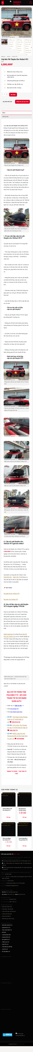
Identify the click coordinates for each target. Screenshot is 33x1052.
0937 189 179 (12, 901)
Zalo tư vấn (18, 705)
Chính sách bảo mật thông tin (9, 911)
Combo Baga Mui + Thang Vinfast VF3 (23, 839)
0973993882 (20, 738)
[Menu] (2, 3)
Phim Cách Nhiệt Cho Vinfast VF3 (7, 839)
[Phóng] (3, 35)
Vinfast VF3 (14, 56)
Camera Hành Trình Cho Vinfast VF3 (7, 809)
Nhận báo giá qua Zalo (22, 101)
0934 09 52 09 (16, 722)
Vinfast (8, 56)
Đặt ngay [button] (8, 845)
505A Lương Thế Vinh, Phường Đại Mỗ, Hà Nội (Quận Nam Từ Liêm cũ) (17, 736)
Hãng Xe (3, 56)
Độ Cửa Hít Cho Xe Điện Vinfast (22, 809)
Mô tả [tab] (3, 113)
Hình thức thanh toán (7, 906)
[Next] (29, 23)
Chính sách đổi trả (6, 916)
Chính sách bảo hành (7, 913)
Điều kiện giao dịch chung (8, 918)
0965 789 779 (17, 577)
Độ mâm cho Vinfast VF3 (11, 599)
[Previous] (3, 23)
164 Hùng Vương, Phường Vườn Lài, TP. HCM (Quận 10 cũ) (17, 719)
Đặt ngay (13, 94)
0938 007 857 (12, 899)
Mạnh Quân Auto (8, 634)
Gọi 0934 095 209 (7, 101)
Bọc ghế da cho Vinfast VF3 (11, 593)
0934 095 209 (8, 577)
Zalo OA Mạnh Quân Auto (12, 892)
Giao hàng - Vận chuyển (7, 909)
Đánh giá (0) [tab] (5, 116)
